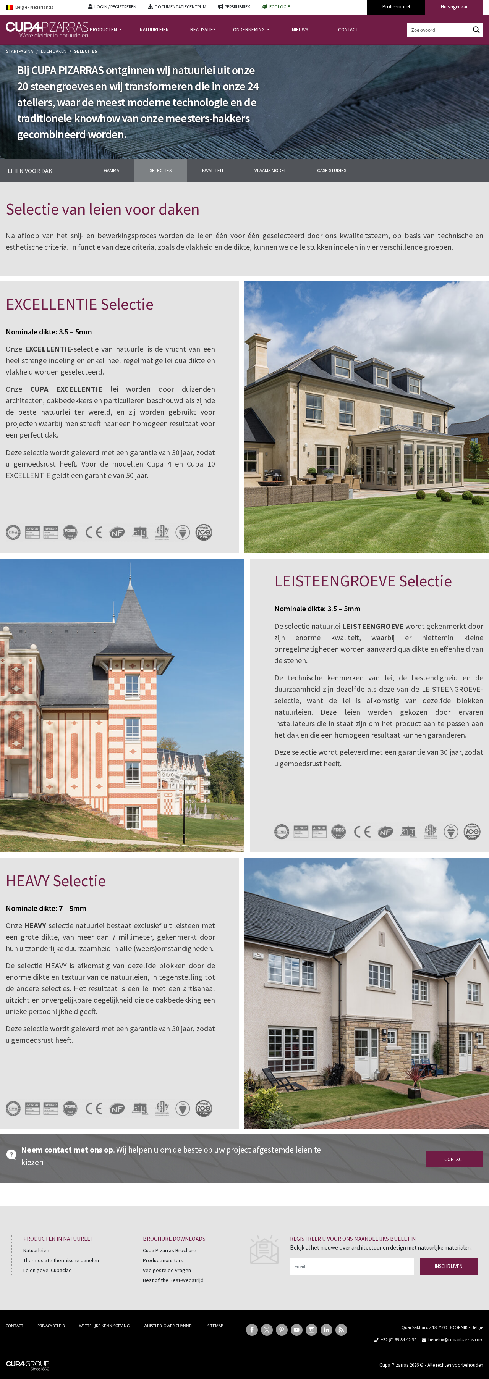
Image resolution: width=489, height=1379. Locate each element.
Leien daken (53, 51)
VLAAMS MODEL (270, 170)
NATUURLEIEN (154, 29)
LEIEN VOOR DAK (30, 170)
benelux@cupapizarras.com (455, 1339)
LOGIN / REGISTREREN (115, 7)
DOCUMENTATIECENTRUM (180, 7)
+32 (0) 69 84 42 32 (398, 1339)
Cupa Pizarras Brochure (169, 1250)
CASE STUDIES (331, 170)
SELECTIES (161, 170)
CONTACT (348, 29)
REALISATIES (202, 29)
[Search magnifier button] (476, 29)
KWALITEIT (213, 170)
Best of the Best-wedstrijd (173, 1280)
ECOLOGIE (279, 7)
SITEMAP (215, 1325)
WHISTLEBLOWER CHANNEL (168, 1325)
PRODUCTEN (104, 29)
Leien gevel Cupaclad (47, 1270)
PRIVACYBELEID (51, 1325)
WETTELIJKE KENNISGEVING (104, 1325)
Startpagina (19, 51)
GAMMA (111, 170)
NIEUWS (300, 29)
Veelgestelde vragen (167, 1270)
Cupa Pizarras (393, 1365)
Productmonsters (163, 1260)
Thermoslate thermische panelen (61, 1260)
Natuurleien (36, 1250)
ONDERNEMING (249, 29)
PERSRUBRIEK (237, 7)
